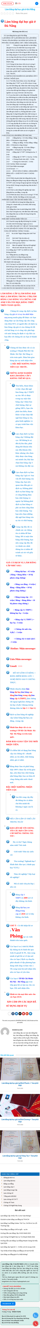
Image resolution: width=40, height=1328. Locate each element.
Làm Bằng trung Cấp (10, 1190)
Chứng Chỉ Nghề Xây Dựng (13, 1205)
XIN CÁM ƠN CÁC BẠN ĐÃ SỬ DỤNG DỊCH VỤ (18, 288)
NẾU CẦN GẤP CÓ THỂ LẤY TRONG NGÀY (22, 226)
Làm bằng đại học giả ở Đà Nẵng (15, 35)
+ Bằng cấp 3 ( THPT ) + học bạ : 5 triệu (21, 157)
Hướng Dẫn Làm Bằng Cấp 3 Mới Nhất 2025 (15, 1233)
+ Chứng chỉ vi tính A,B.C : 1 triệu (19, 161)
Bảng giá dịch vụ (9, 1177)
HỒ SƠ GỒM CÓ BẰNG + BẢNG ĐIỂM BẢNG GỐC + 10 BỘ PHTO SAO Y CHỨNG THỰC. (21, 173)
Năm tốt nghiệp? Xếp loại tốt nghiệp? (21, 245)
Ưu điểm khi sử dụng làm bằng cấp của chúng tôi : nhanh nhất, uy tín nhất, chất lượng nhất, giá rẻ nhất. (21, 204)
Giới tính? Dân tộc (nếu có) (17, 238)
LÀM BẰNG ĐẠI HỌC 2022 (22, 1020)
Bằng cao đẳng (9, 1184)
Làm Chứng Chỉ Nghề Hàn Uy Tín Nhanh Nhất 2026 (17, 1237)
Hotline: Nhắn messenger (19, 164)
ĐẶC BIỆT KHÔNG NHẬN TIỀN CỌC (14, 219)
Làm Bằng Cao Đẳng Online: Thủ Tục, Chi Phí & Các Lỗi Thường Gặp (18, 1224)
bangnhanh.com (7, 1281)
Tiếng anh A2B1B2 (10, 1196)
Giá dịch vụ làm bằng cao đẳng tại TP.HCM (14, 1219)
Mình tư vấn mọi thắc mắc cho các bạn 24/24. (19, 286)
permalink (20, 1022)
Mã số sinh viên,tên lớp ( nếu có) (19, 247)
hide (26, 31)
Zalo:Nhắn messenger (15, 166)
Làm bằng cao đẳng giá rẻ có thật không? (14, 1254)
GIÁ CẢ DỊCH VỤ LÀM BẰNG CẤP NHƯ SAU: (17, 135)
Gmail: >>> (12, 169)
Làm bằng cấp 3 (9, 1187)
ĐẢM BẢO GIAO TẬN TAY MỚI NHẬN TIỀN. (17, 199)
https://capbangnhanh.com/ (21, 1281)
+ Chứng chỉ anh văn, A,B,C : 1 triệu (20, 159)
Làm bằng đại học (9, 1180)
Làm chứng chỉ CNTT (11, 1199)
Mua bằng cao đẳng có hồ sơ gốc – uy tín (13, 1229)
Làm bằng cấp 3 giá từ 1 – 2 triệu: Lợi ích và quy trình (17, 1247)
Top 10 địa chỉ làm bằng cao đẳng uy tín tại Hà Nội (17, 1251)
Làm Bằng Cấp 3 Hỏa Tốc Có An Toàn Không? (15, 1216)
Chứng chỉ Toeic (9, 1202)
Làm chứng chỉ (8, 1193)
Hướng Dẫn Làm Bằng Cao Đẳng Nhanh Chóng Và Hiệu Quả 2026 (19, 1242)
